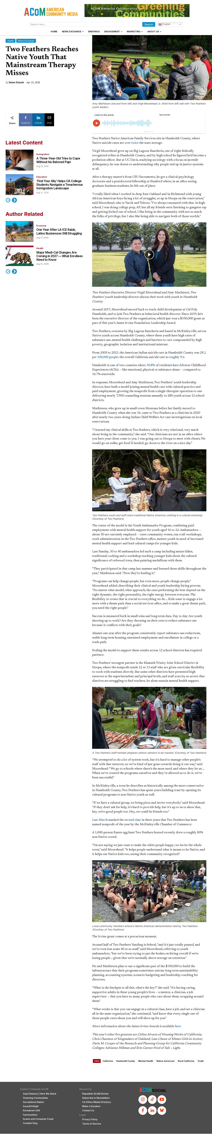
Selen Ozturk (16, 82)
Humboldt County (125, 1061)
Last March (100, 820)
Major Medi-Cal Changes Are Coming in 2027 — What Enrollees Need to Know (59, 256)
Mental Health (145, 1061)
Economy (41, 225)
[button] (149, 254)
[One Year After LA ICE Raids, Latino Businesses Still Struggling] (19, 231)
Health (10, 40)
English (166, 24)
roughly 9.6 (176, 357)
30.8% (151, 365)
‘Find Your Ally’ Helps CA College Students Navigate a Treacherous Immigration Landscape (59, 184)
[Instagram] (142, 1099)
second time (132, 820)
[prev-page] (8, 200)
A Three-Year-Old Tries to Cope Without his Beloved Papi (58, 160)
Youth (201, 1061)
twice (135, 143)
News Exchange (26, 40)
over (128, 143)
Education (41, 176)
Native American (165, 1061)
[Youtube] (161, 1099)
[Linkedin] (152, 1110)
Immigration (42, 154)
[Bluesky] (161, 1110)
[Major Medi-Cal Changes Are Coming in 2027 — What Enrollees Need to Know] (19, 255)
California (108, 1061)
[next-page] (14, 200)
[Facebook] (142, 1110)
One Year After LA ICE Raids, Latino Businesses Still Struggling (59, 231)
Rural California (186, 1061)
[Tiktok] (152, 1099)
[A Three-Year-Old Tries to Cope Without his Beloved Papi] (19, 160)
